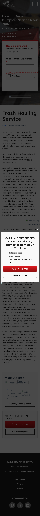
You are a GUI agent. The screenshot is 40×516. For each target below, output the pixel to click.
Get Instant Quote (20, 275)
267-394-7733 (21, 269)
